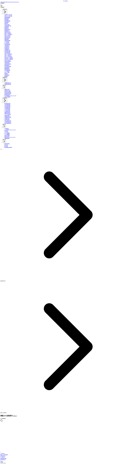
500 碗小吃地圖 (7, 109)
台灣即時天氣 (7, 118)
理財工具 (4, 85)
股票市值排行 (7, 18)
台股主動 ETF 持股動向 (9, 57)
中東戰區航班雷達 (8, 117)
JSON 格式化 (7, 132)
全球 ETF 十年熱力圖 (8, 16)
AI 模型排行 (7, 128)
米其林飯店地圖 (7, 107)
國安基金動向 (7, 65)
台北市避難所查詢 (8, 123)
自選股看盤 (7, 19)
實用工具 (4, 124)
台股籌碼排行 (7, 49)
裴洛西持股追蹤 (7, 44)
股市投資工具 (5, 9)
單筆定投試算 (7, 89)
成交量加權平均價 (8, 25)
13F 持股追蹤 (7, 43)
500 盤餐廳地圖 (7, 108)
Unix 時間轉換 (7, 134)
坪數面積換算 (7, 138)
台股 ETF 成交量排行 (8, 56)
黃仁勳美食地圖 (7, 103)
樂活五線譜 (7, 22)
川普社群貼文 (7, 45)
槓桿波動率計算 (7, 29)
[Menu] (1, 6)
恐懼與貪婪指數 (7, 40)
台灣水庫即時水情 (8, 120)
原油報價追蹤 (7, 67)
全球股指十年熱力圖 (8, 14)
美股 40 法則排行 (8, 35)
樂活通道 (6, 23)
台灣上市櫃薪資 (7, 96)
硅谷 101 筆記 (7, 72)
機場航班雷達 (7, 115)
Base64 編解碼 (7, 133)
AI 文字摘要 (10, 129)
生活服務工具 (5, 98)
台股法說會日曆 (7, 51)
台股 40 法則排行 (8, 60)
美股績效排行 (7, 30)
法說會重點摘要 (7, 70)
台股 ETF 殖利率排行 (8, 54)
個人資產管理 (10, 95)
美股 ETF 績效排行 (8, 33)
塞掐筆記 (6, 76)
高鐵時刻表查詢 (7, 113)
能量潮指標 (7, 27)
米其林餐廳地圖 (7, 104)
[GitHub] (1, 462)
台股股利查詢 (7, 62)
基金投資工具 (5, 77)
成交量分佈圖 (7, 24)
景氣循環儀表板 (7, 17)
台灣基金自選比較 (8, 84)
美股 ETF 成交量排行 (8, 34)
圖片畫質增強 (7, 143)
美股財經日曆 (7, 38)
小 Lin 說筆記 (7, 71)
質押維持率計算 (7, 94)
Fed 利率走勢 (7, 41)
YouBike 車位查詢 (8, 114)
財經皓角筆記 (7, 75)
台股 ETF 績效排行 (8, 55)
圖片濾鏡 (6, 146)
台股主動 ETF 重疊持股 (9, 59)
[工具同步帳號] (0, 4)
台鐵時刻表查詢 (7, 112)
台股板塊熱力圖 (7, 50)
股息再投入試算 (7, 90)
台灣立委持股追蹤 (8, 66)
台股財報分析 (7, 46)
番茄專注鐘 (10, 137)
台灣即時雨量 (7, 119)
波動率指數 (7, 39)
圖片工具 (4, 139)
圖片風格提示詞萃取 (8, 147)
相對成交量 (7, 28)
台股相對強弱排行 (8, 61)
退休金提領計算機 (8, 93)
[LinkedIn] (2, 462)
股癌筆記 (6, 73)
